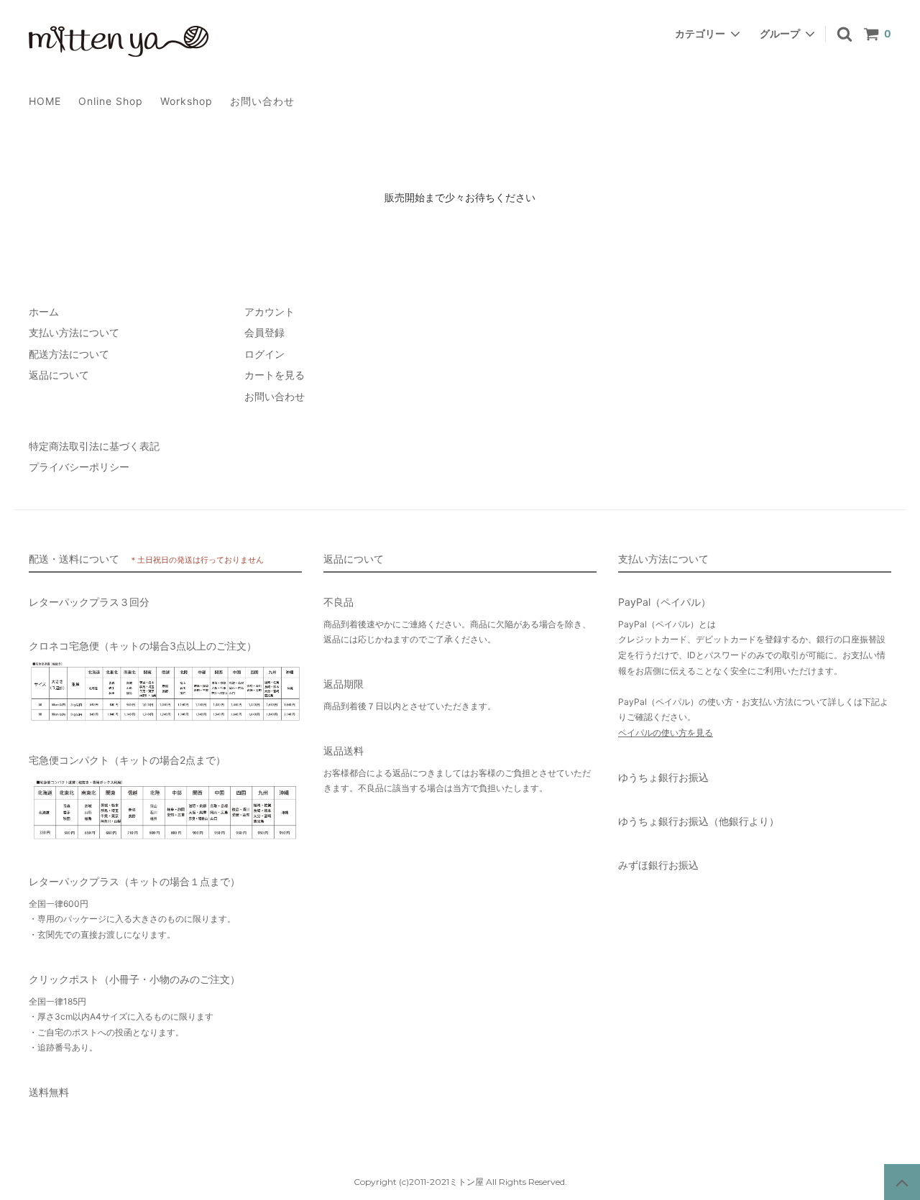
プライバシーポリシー (79, 467)
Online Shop (110, 101)
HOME (45, 101)
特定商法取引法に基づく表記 (94, 446)
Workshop (186, 101)
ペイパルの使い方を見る (665, 732)
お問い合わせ (262, 101)
